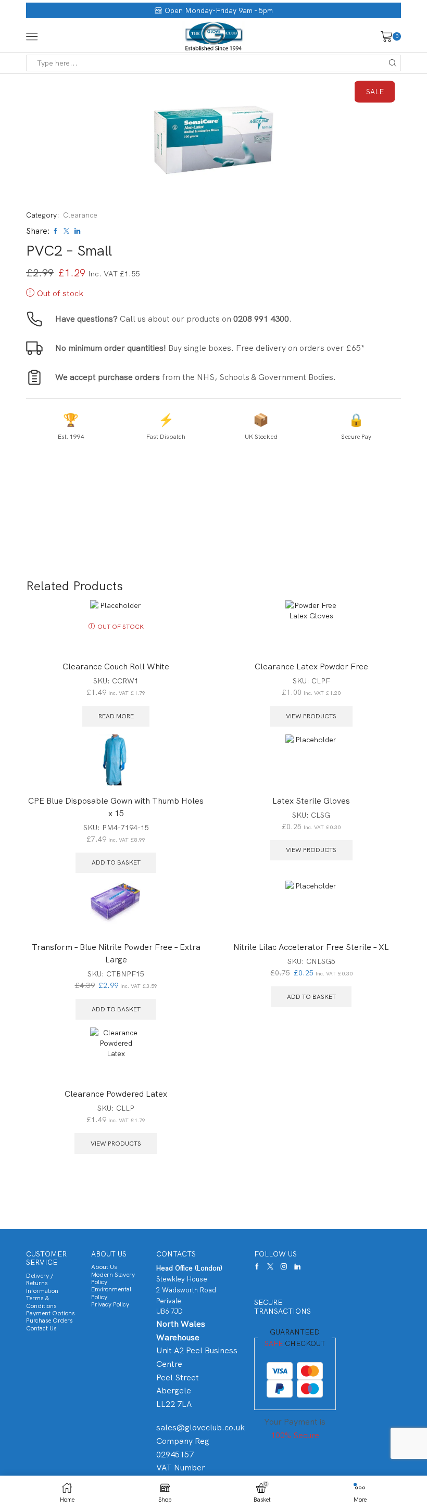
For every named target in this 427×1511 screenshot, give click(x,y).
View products (311, 716)
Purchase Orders (49, 1320)
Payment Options (50, 1313)
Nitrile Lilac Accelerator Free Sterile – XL (311, 947)
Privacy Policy (110, 1304)
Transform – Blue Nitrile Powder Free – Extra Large (116, 953)
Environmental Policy (111, 1293)
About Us (104, 1267)
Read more (116, 716)
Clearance (80, 215)
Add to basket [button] (116, 862)
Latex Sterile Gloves (311, 800)
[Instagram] (284, 1266)
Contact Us (41, 1328)
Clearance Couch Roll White (115, 666)
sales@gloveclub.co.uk (200, 1427)
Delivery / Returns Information (42, 1283)
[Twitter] (270, 1266)
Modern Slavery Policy (113, 1278)
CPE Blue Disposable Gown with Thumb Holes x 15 (116, 807)
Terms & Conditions (41, 1302)
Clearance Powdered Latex (116, 1093)
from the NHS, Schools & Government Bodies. (195, 377)
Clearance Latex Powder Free (311, 666)
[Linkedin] (297, 1266)
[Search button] (392, 63)
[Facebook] (257, 1266)
